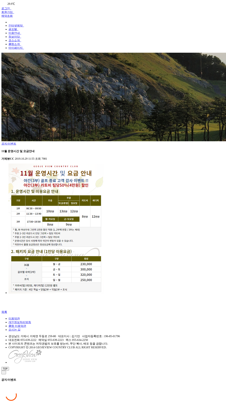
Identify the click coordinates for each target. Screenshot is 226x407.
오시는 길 (14, 329)
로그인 (6, 8)
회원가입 (7, 12)
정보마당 (14, 36)
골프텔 (13, 29)
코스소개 (14, 40)
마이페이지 (15, 47)
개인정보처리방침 (19, 322)
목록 (4, 311)
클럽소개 (14, 44)
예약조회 (7, 15)
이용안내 (14, 32)
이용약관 (14, 318)
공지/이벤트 (8, 143)
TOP (5, 368)
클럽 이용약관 (17, 325)
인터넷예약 (15, 25)
